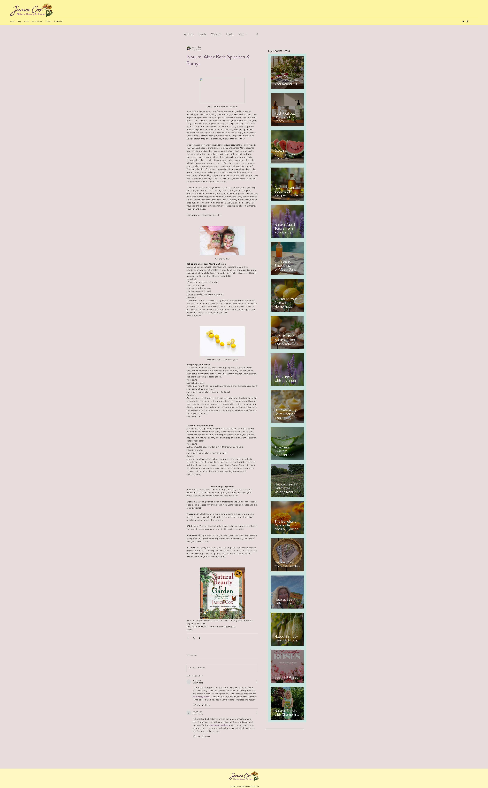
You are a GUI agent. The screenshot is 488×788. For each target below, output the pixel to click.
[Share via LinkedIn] (200, 638)
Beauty (202, 34)
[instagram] (467, 21)
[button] (257, 34)
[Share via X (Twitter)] (194, 638)
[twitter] (463, 21)
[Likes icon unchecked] (194, 704)
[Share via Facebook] (188, 638)
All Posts (188, 34)
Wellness (216, 34)
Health (229, 34)
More (241, 34)
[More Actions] (256, 681)
